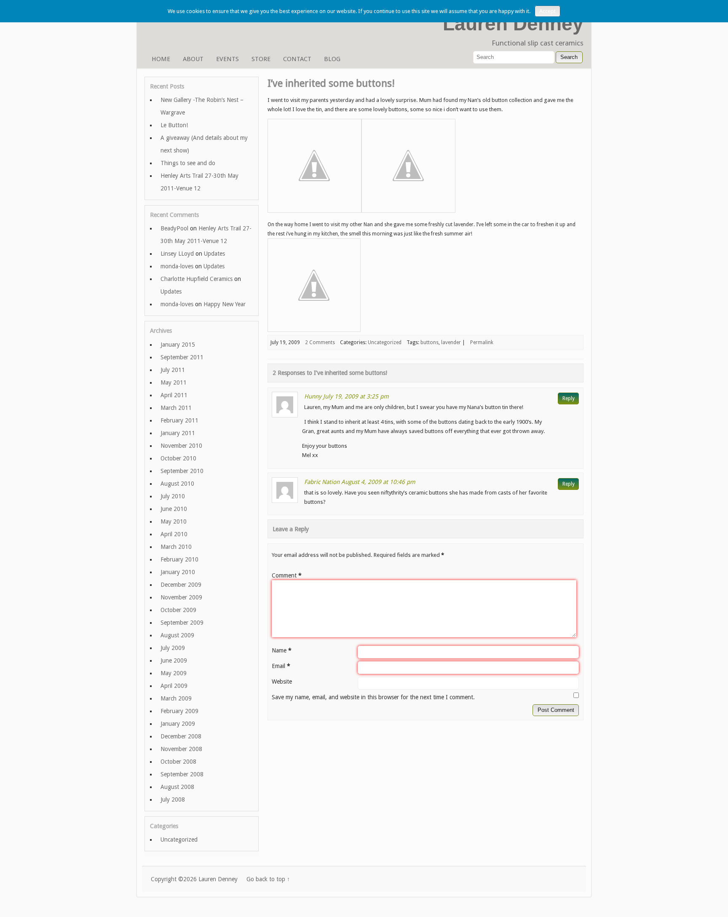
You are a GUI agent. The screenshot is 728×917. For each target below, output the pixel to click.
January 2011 (178, 433)
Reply (568, 398)
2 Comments (320, 342)
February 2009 (179, 711)
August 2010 (177, 483)
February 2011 (179, 420)
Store (261, 59)
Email (281, 666)
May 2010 (174, 521)
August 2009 (177, 635)
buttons (429, 342)
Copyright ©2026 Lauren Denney (194, 879)
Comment (287, 575)
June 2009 (174, 660)
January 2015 (178, 344)
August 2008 (177, 786)
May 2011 (174, 382)
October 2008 (178, 761)
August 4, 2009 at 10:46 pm (378, 482)
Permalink (481, 342)
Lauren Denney (513, 24)
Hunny (312, 396)
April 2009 (174, 685)
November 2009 (181, 597)
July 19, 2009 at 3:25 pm (356, 396)
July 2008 (173, 799)
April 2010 (174, 534)
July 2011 (173, 369)
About (193, 59)
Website (282, 681)
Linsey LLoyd (177, 253)
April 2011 (174, 395)
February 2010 (179, 559)
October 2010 (178, 458)
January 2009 (178, 723)
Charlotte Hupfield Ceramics (197, 278)
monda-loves (177, 266)
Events (227, 59)
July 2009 (173, 647)
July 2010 (173, 496)
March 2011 (176, 407)
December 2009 (181, 584)
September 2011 (182, 357)
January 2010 (178, 572)
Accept (547, 11)
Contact (297, 59)
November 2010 (181, 445)
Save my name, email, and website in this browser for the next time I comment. (373, 697)
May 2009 (174, 673)
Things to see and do (188, 163)
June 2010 (174, 508)
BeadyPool (174, 228)
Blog (332, 59)
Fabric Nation (322, 482)
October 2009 (178, 610)
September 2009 (182, 622)
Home (161, 59)
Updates (214, 253)
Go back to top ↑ (268, 879)
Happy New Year (224, 304)
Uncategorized (384, 342)
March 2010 (176, 546)
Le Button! (174, 125)
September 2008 (182, 774)
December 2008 (181, 736)
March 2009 (176, 698)
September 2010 (182, 471)
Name (282, 650)
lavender (451, 342)
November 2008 (181, 749)
